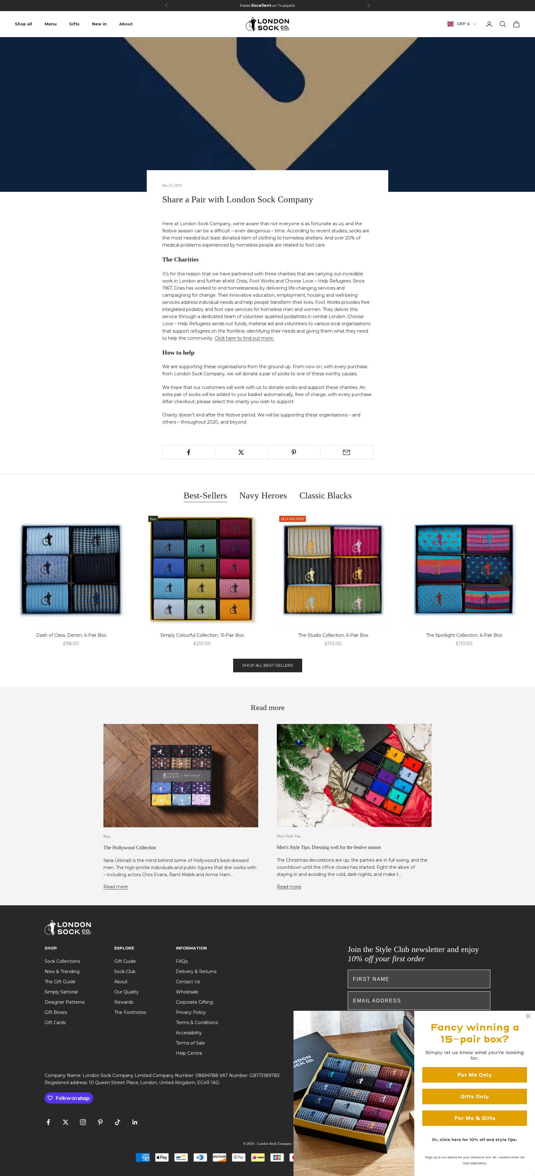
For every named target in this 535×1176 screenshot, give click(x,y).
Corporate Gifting (194, 1002)
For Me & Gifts (474, 1118)
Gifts (74, 24)
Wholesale (187, 992)
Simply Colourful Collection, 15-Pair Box (202, 635)
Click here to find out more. (244, 338)
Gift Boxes (56, 1012)
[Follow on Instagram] (83, 1122)
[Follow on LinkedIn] (135, 1122)
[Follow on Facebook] (48, 1122)
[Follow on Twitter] (65, 1122)
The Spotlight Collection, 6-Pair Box (464, 635)
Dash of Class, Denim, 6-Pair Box (71, 635)
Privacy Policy (191, 1012)
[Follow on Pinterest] (100, 1122)
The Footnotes (130, 1012)
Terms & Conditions (197, 1022)
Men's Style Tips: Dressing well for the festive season (329, 847)
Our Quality (126, 992)
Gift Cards (55, 1022)
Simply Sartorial (61, 992)
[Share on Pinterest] (294, 452)
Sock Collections (62, 961)
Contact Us (188, 981)
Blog (106, 836)
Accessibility (189, 1033)
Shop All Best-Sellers (267, 665)
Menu (51, 24)
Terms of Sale (190, 1043)
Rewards (123, 1002)
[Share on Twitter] (241, 452)
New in (99, 24)
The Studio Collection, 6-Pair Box (333, 635)
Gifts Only (474, 1096)
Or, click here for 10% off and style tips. (474, 1139)
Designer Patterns (65, 1002)
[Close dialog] (528, 1016)
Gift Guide (125, 961)
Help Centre (189, 1053)
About (126, 24)
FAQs (182, 961)
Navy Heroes (263, 495)
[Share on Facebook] (188, 452)
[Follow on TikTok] (117, 1122)
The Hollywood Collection (129, 848)
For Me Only (474, 1075)
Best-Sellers (205, 495)
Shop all (23, 24)
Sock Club (125, 971)
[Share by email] (346, 452)
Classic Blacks (325, 495)
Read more (115, 887)
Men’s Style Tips (289, 836)
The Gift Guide (60, 981)
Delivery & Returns (196, 971)
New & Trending (62, 971)
